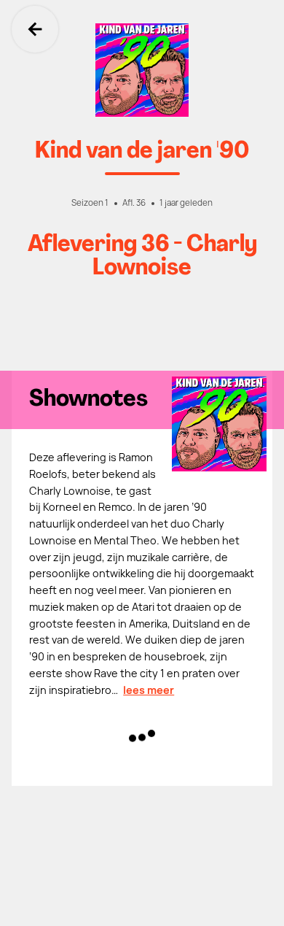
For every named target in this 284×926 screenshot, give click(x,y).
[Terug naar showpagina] (142, 70)
